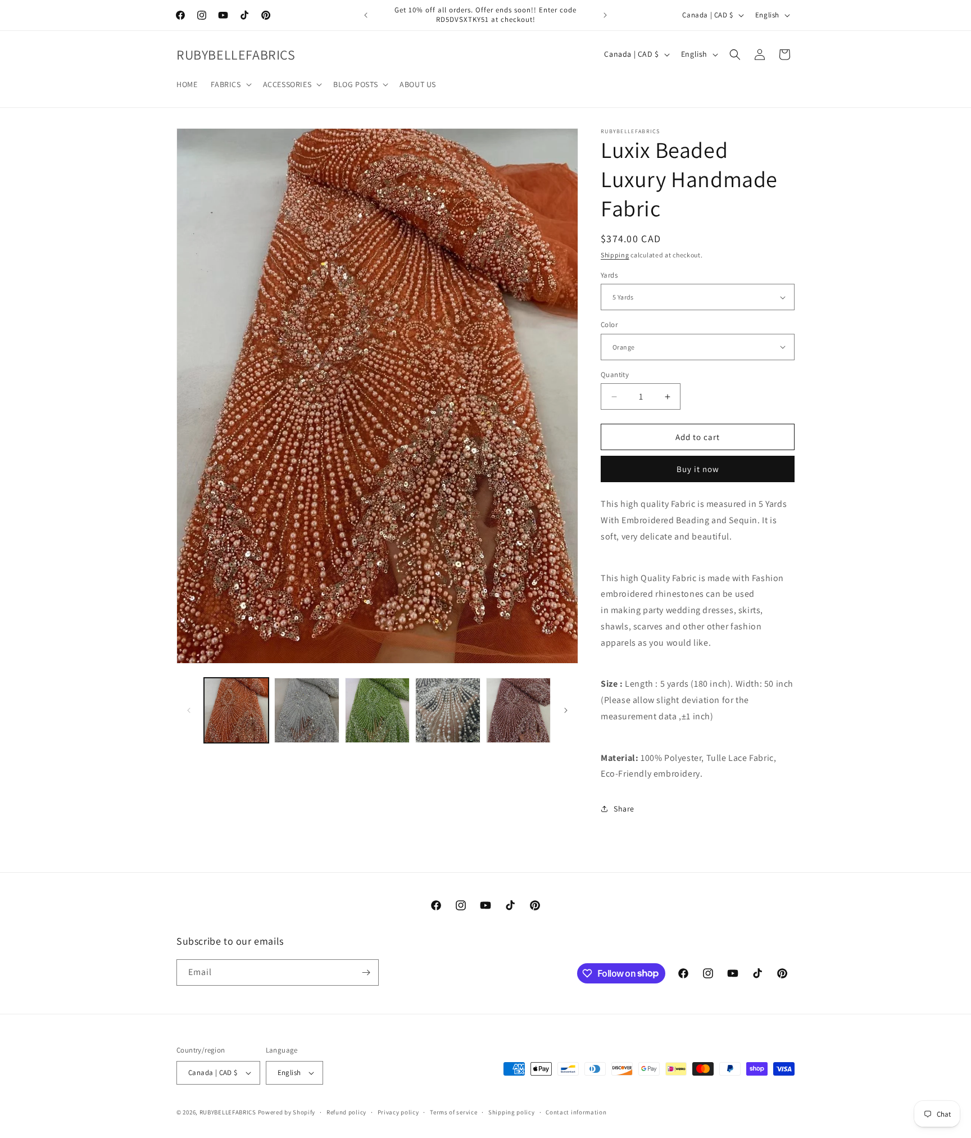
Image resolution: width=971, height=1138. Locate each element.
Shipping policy (511, 1112)
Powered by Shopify (287, 1112)
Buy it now (698, 469)
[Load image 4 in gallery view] (447, 710)
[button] (230, 84)
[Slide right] (565, 710)
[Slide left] (188, 710)
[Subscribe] (365, 972)
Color (609, 324)
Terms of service (453, 1112)
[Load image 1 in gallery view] (236, 710)
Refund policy (346, 1112)
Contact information (576, 1112)
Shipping (615, 255)
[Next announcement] (605, 15)
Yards (609, 275)
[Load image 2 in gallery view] (306, 710)
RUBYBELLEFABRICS (227, 1112)
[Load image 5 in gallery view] (518, 710)
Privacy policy (398, 1112)
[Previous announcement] (365, 15)
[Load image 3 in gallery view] (377, 710)
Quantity (615, 374)
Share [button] (624, 809)
